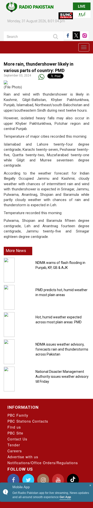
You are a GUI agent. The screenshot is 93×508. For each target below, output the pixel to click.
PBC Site (15, 433)
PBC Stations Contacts (27, 421)
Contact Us (17, 438)
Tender (13, 444)
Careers (14, 450)
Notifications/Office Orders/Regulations (42, 462)
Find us (14, 427)
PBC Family (17, 415)
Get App (65, 497)
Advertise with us (22, 456)
